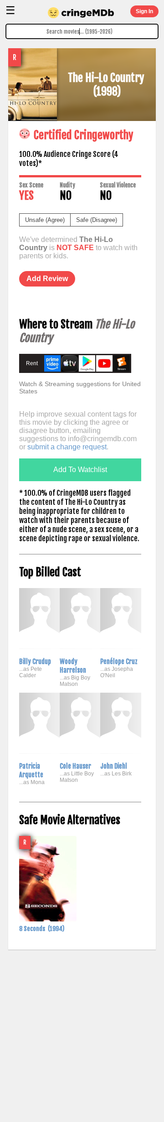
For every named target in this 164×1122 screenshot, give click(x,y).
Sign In (144, 11)
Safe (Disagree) (96, 219)
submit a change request (67, 447)
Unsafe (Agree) (45, 219)
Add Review (47, 278)
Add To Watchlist (80, 469)
